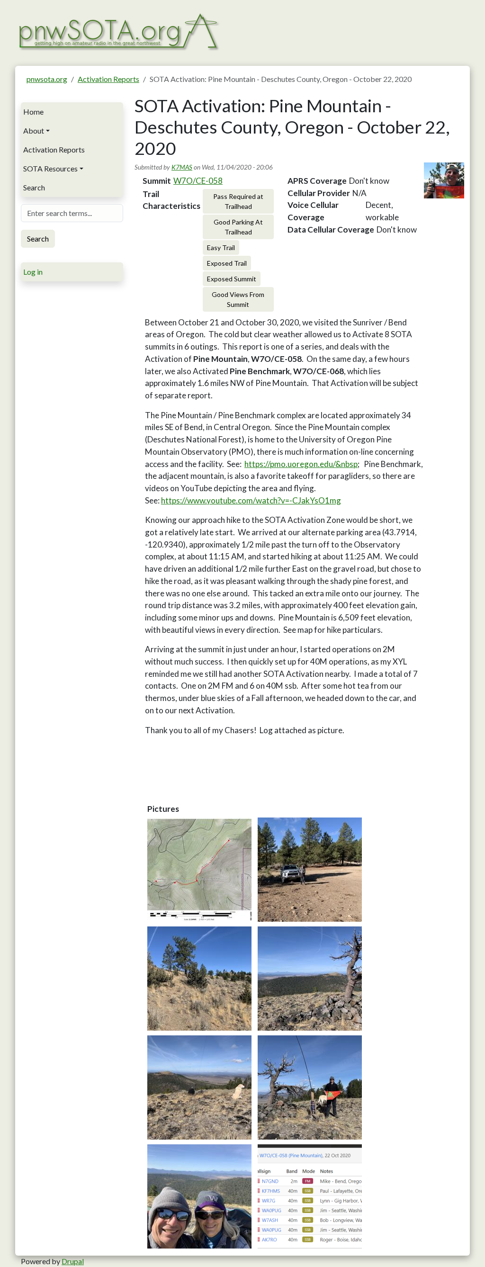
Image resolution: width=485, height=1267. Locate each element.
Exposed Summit (231, 279)
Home (33, 111)
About (33, 130)
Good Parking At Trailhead (238, 227)
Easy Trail (221, 247)
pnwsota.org (47, 78)
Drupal (73, 1261)
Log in (33, 271)
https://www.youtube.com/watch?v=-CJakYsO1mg (251, 500)
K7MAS (181, 167)
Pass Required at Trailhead (238, 201)
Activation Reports (108, 78)
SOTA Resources (50, 168)
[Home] (118, 31)
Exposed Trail (227, 263)
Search (34, 187)
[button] (199, 870)
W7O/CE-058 (198, 181)
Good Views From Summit (238, 299)
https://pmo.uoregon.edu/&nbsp (301, 464)
